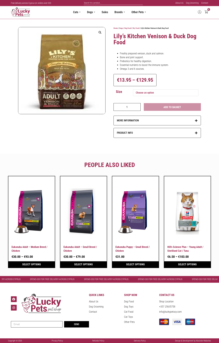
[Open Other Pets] (145, 12)
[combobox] (113, 3)
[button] (100, 32)
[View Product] (31, 211)
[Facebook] (14, 299)
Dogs (121, 28)
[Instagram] (14, 308)
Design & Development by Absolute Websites (193, 340)
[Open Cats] (80, 12)
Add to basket (172, 107)
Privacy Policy (57, 340)
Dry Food (136, 28)
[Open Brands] (124, 12)
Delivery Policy (140, 340)
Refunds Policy (98, 340)
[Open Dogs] (94, 12)
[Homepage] (25, 12)
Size (119, 92)
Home (116, 28)
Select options (31, 264)
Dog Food (127, 28)
